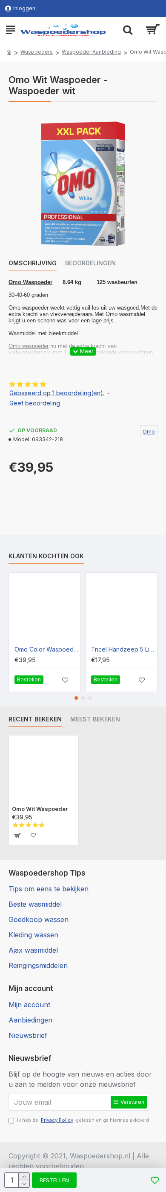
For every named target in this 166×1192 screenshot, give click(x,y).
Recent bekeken (35, 719)
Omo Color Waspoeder (46, 649)
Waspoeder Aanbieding (91, 52)
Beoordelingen (90, 263)
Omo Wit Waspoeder (40, 808)
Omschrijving (33, 263)
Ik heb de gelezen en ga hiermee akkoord (83, 1120)
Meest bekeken (95, 719)
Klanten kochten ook (46, 556)
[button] (76, 698)
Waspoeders (36, 52)
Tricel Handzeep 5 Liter (123, 649)
